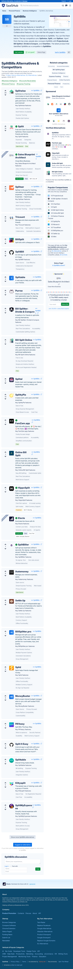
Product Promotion (9, 913)
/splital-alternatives (10, 377)
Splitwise (43, 38)
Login (70, 1)
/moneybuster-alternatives (12, 694)
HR (56, 954)
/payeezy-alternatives (11, 722)
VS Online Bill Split (57, 213)
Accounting (51, 66)
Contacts (21, 913)
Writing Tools (63, 954)
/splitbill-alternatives (10, 249)
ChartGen (46, 44)
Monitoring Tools (24, 956)
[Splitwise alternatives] (11, 91)
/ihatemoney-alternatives (12, 569)
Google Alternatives (44, 928)
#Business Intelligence (9, 81)
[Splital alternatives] (11, 380)
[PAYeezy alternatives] (11, 724)
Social (56, 87)
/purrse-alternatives (10, 288)
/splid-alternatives (9, 665)
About (35, 913)
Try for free (19, 533)
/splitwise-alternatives (11, 89)
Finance (65, 76)
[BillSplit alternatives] (11, 240)
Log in (7, 866)
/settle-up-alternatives (11, 598)
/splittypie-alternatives (11, 392)
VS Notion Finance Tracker (56, 217)
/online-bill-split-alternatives (13, 450)
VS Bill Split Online (57, 210)
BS (12, 632)
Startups (25, 1)
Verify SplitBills (60, 52)
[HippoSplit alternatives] (11, 488)
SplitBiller (47, 46)
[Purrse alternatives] (11, 291)
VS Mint (53, 237)
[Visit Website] (41, 90)
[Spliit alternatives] (11, 127)
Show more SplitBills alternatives (22, 837)
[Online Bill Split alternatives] (11, 453)
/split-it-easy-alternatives (12, 742)
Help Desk (11, 954)
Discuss (28, 913)
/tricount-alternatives (10, 215)
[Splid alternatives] (11, 668)
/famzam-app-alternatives (12, 418)
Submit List (6, 937)
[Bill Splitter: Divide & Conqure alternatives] (11, 309)
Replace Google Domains (46, 941)
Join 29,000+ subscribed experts (59, 308)
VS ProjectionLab (56, 196)
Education (42, 956)
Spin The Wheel (63, 961)
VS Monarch (55, 224)
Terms (24, 961)
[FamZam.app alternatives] (11, 421)
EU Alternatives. (31, 75)
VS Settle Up (55, 233)
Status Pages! (7, 931)
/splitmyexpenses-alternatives (13, 803)
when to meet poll (16, 965)
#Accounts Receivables (27, 81)
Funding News (7, 934)
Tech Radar (41, 922)
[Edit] (69, 52)
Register (64, 1)
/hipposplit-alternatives (11, 485)
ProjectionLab (62, 41)
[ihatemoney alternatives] (11, 572)
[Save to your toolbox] (6, 26)
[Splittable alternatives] (11, 760)
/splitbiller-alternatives (11, 542)
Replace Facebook (43, 925)
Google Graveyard (43, 937)
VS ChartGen (55, 204)
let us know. (63, 255)
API (39, 913)
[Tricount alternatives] (11, 218)
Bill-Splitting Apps (59, 69)
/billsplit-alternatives (10, 237)
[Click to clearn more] (36, 884)
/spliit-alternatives (9, 124)
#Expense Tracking (23, 84)
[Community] (66, 5)
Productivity (66, 83)
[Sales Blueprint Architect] (11, 155)
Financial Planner (52, 80)
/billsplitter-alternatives (11, 629)
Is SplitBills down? (58, 265)
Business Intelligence (58, 73)
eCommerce (48, 954)
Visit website (19, 52)
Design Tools (31, 951)
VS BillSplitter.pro (56, 230)
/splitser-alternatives (10, 185)
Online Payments (64, 80)
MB (11, 697)
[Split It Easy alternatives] (11, 744)
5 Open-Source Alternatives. (16, 75)
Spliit (50, 38)
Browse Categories (9, 922)
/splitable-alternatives (11, 275)
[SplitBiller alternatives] (11, 545)
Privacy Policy (15, 961)
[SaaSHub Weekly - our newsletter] (63, 5)
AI (3, 951)
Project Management (9, 956)
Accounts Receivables (63, 66)
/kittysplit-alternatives (11, 781)
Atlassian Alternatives (44, 931)
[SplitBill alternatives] (11, 252)
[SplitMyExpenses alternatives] (11, 806)
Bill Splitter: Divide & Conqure (26, 44)
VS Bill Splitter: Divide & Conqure (57, 200)
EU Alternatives (56, 251)
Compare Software (9, 925)
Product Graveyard (44, 934)
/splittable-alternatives (11, 757)
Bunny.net (42, 961)
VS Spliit (53, 207)
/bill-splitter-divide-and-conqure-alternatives (19, 306)
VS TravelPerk (55, 227)
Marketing (29, 954)
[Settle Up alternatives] (11, 601)
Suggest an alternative (22, 845)
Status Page (41, 52)
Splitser (60, 38)
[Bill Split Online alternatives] (11, 341)
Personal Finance (54, 84)
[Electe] (11, 519)
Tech (61, 87)
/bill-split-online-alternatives (13, 338)
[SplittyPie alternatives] (11, 395)
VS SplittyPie (55, 221)
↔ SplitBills (35, 90)
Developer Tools (19, 951)
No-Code (8, 951)
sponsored (32, 884)
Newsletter (6, 941)
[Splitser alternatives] (11, 187)
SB (7, 19)
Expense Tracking (55, 76)
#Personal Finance (8, 84)
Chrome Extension (8, 928)
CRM (4, 954)
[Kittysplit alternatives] (11, 784)
